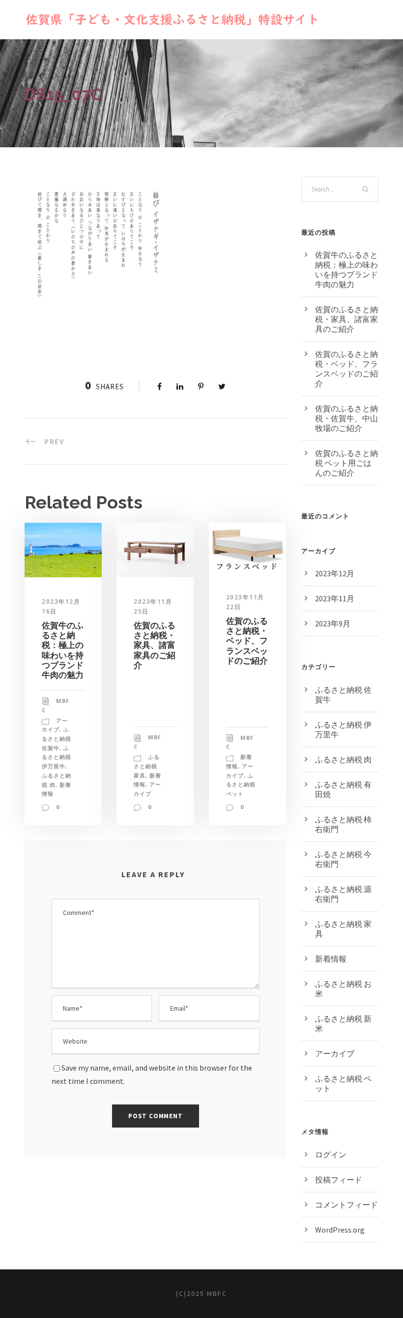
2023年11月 (334, 598)
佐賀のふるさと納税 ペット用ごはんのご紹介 (346, 463)
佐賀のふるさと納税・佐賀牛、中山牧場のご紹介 (346, 418)
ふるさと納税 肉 (343, 759)
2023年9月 (332, 623)
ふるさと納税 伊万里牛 (56, 757)
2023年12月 (334, 573)
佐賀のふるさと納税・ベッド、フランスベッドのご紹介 (247, 641)
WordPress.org (340, 1230)
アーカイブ (334, 1053)
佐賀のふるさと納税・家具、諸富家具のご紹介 (154, 645)
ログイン (330, 1154)
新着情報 (330, 959)
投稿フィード (338, 1179)
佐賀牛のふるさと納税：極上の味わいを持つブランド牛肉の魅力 (63, 650)
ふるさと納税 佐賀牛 (56, 738)
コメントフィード (346, 1205)
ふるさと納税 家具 (147, 766)
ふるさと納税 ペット (241, 784)
